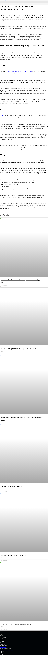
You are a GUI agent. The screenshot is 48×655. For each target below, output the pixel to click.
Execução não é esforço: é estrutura (12, 486)
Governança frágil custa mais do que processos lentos (19, 349)
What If (2, 115)
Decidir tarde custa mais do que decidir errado (16, 624)
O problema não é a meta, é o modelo (13, 555)
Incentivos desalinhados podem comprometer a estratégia (20, 280)
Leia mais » (3, 282)
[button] (24, 2)
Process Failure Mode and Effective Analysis (19, 71)
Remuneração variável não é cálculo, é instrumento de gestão (21, 418)
